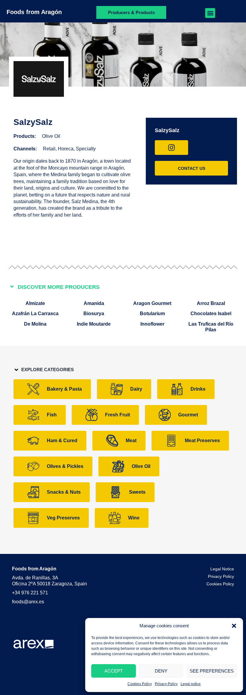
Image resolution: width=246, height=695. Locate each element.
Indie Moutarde (94, 324)
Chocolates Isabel (210, 313)
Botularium (152, 313)
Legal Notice (222, 568)
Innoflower (152, 324)
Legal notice (191, 684)
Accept (113, 670)
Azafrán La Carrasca (35, 313)
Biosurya (93, 313)
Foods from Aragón (34, 12)
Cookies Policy (140, 684)
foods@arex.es (28, 601)
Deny (161, 670)
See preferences (212, 670)
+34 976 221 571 (30, 592)
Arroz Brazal (211, 303)
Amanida (94, 303)
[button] (234, 626)
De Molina (35, 324)
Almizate (35, 303)
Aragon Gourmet (152, 303)
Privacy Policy (166, 684)
